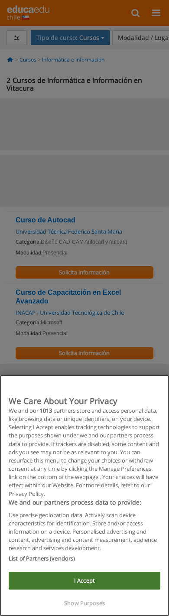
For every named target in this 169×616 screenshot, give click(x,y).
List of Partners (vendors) (42, 558)
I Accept (84, 580)
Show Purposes (84, 603)
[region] (84, 495)
